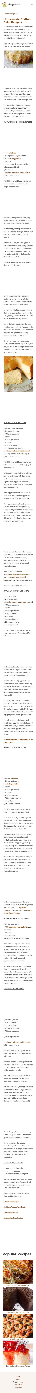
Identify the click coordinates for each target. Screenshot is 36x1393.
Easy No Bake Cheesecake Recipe (18, 1366)
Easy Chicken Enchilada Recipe (18, 1285)
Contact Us (18, 1385)
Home (18, 1376)
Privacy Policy (18, 1382)
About (18, 1379)
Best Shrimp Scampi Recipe (18, 1339)
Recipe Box (18, 1388)
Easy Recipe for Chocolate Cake (18, 1312)
